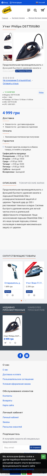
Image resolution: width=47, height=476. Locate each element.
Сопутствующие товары (19, 256)
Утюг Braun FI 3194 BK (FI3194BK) (35, 283)
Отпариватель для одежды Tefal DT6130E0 (13, 283)
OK (43, 457)
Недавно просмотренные (14, 308)
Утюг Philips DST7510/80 (12, 336)
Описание (9, 183)
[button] (16, 48)
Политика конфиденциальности (18, 469)
